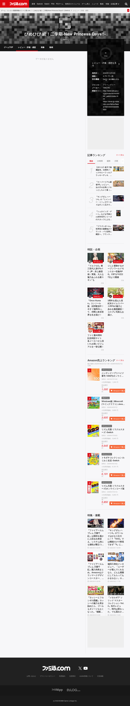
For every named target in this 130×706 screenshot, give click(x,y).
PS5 (52, 4)
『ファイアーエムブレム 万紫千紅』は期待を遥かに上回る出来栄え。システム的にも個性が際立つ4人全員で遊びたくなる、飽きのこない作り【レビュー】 (95, 537)
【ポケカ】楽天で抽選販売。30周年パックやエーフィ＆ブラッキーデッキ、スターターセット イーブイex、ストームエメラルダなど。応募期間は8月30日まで (104, 171)
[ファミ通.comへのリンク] (18, 3)
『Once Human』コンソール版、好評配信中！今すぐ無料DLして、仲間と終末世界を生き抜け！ (95, 307)
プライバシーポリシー (47, 676)
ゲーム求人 (86, 4)
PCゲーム (59, 4)
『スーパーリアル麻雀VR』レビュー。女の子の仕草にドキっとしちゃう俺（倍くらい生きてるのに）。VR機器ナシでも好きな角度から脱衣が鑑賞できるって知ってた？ (104, 186)
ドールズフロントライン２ (98, 261)
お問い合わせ (31, 676)
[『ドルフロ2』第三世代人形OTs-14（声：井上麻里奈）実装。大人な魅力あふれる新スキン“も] (95, 257)
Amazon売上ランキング (101, 360)
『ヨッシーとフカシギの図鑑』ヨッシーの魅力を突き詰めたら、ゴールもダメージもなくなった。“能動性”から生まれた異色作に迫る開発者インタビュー (95, 604)
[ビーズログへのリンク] (73, 689)
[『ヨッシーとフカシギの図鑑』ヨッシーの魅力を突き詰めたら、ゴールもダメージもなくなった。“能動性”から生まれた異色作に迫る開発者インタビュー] (95, 590)
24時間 (100, 161)
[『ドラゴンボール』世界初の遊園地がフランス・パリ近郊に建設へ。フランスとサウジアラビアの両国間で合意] (118, 228)
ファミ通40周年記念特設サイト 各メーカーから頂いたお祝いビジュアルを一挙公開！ (95, 341)
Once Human (98, 296)
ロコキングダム (118, 261)
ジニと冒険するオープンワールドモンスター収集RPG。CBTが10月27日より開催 (116, 271)
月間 (116, 161)
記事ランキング (96, 155)
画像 (42, 47)
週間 (108, 161)
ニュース (95, 4)
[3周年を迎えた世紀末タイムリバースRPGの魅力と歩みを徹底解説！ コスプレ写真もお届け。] (116, 292)
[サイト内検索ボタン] (126, 4)
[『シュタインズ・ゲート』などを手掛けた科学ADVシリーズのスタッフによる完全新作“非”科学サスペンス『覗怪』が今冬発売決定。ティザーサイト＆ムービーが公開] (118, 213)
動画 (101, 4)
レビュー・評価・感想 (27, 47)
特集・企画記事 (111, 4)
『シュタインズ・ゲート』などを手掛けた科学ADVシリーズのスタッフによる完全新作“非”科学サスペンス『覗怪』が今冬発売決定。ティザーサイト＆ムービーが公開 (104, 215)
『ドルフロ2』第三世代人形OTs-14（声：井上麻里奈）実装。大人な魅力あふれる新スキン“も (95, 272)
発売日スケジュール (72, 4)
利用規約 (62, 676)
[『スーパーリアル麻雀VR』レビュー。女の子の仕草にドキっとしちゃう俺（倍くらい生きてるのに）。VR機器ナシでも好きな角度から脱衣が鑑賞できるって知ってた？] (118, 184)
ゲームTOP (8, 47)
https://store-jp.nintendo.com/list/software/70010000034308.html (111, 105)
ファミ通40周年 (98, 331)
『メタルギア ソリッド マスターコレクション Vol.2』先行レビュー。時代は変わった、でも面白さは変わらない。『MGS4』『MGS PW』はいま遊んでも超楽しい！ (116, 604)
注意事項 (72, 676)
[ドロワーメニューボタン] (4, 4)
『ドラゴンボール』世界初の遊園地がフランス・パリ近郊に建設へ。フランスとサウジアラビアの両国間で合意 (104, 230)
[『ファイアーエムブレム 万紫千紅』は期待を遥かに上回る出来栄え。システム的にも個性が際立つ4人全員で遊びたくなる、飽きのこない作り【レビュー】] (95, 523)
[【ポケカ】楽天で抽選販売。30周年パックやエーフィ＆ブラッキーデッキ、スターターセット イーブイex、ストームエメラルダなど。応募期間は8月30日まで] (118, 169)
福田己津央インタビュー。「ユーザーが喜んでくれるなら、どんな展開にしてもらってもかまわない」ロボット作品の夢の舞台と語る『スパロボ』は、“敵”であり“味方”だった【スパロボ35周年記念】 (116, 571)
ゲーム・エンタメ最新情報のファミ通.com (15, 10)
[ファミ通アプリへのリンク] (57, 689)
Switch (46, 4)
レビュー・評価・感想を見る (104, 64)
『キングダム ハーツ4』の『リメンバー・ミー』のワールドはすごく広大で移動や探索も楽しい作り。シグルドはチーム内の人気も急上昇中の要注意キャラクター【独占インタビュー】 (104, 200)
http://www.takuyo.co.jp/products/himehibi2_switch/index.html (111, 94)
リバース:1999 (118, 296)
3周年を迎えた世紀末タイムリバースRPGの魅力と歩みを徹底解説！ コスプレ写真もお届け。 (116, 307)
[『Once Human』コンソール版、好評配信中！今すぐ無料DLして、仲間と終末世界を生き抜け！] (95, 292)
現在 (91, 161)
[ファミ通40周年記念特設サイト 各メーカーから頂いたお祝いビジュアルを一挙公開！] (95, 327)
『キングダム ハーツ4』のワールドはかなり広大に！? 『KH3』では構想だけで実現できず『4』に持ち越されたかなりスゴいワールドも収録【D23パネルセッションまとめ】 (116, 537)
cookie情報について (86, 676)
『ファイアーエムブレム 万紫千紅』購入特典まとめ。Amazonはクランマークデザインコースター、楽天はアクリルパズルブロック (95, 571)
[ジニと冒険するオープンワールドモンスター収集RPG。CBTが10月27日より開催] (116, 257)
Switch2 (40, 4)
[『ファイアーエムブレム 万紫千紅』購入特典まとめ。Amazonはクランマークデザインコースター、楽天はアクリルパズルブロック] (95, 556)
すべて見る (120, 155)
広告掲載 (100, 676)
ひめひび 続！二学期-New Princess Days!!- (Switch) (52, 10)
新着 (33, 4)
